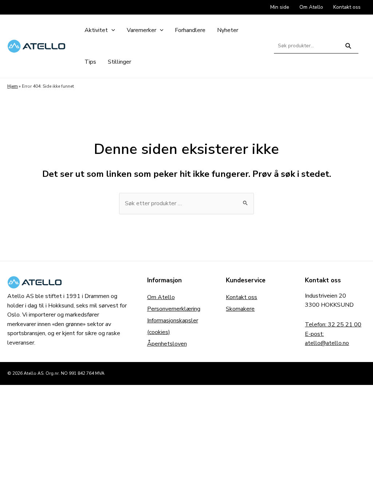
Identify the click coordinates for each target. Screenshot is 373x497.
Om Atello (161, 297)
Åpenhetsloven (167, 344)
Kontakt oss (241, 297)
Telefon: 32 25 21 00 (333, 325)
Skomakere (240, 309)
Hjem (12, 86)
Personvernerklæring (173, 309)
